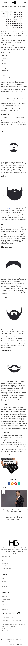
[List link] (15, 560)
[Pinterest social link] (15, 483)
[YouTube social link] (16, 553)
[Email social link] (12, 483)
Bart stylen (14, 479)
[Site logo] (14, 2)
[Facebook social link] (9, 483)
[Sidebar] (1, 195)
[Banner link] (14, 466)
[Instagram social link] (14, 553)
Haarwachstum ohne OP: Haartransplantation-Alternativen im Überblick (13, 625)
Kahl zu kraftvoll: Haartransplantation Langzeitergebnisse (11, 621)
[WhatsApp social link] (19, 483)
